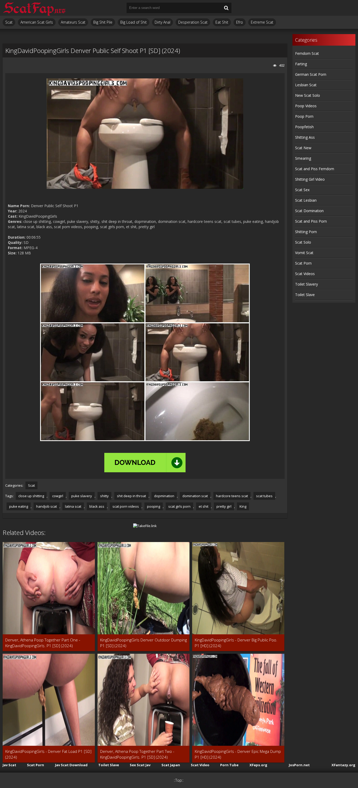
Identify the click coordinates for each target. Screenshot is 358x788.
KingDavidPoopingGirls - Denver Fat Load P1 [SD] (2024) (48, 754)
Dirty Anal (162, 22)
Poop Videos (306, 105)
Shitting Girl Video (310, 179)
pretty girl (223, 506)
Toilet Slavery (306, 284)
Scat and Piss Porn (311, 221)
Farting (301, 63)
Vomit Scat (304, 252)
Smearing (303, 158)
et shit (203, 506)
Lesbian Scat (306, 84)
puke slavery (81, 496)
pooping (153, 506)
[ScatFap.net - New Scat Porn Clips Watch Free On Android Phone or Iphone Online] (34, 8)
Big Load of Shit (133, 22)
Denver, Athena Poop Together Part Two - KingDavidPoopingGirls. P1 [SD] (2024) (137, 754)
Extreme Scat (262, 22)
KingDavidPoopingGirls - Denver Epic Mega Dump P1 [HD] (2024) (238, 754)
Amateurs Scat (73, 22)
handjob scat (46, 506)
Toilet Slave (305, 294)
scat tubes (264, 496)
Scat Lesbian (306, 200)
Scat (9, 22)
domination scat (195, 496)
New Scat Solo (307, 95)
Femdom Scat (307, 53)
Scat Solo (303, 242)
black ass (96, 506)
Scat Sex (302, 189)
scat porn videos (125, 506)
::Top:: (178, 780)
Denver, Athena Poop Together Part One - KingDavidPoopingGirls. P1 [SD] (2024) (42, 642)
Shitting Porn (306, 231)
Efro (239, 22)
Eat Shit (221, 22)
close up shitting (31, 496)
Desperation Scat (193, 22)
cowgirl (57, 496)
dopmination (164, 496)
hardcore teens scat (232, 496)
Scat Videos (305, 273)
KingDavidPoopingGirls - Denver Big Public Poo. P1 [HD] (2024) (236, 642)
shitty (104, 496)
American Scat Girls (36, 22)
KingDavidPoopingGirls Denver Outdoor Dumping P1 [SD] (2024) (143, 642)
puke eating (18, 506)
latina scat (73, 506)
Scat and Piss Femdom (314, 168)
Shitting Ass (305, 137)
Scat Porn (303, 263)
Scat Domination (309, 210)
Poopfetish (304, 126)
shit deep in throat (131, 496)
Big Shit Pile (102, 22)
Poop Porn (304, 116)
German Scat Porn (310, 74)
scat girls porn (179, 506)
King (243, 506)
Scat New (303, 147)
